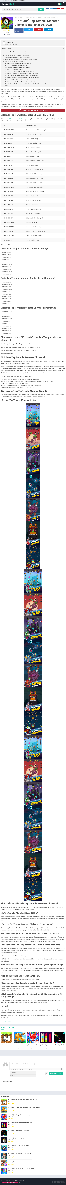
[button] (33, 415)
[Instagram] (55, 8)
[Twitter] (51, 8)
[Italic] (13, 1069)
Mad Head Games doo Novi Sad (13, 119)
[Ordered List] (20, 1069)
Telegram (49, 29)
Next (9, 1021)
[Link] (29, 1069)
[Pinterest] (62, 8)
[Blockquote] (25, 1069)
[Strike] (18, 1069)
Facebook (17, 31)
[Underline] (15, 1069)
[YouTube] (58, 8)
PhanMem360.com (19, 1180)
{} (31, 1069)
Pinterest (39, 29)
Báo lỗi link (7, 34)
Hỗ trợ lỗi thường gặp (9, 1182)
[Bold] (11, 1069)
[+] (33, 1069)
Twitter (29, 29)
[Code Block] (27, 1069)
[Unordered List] (22, 1069)
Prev (5, 1021)
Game (20, 17)
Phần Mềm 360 (9, 42)
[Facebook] (47, 8)
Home (16, 17)
